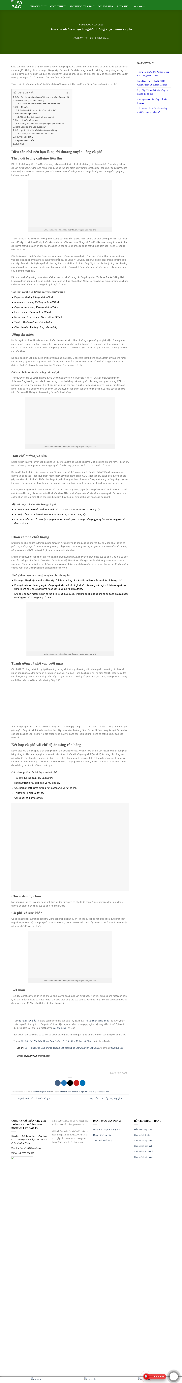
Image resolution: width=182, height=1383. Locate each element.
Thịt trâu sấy (90, 1021)
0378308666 (116, 1048)
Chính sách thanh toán (144, 1151)
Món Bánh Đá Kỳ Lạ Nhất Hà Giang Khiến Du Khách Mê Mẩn (152, 83)
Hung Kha (103, 38)
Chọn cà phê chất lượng (26, 120)
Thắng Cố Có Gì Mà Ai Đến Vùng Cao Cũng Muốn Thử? (153, 74)
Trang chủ (38, 6)
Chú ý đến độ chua (24, 137)
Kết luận (20, 144)
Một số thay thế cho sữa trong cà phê (37, 117)
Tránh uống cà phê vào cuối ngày (30, 127)
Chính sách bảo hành (143, 1157)
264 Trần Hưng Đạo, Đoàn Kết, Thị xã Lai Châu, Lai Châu (63, 1041)
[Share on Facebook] (58, 1083)
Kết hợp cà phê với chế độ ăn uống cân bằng (36, 130)
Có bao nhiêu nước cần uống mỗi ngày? (38, 110)
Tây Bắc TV (26, 1041)
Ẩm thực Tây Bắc (82, 6)
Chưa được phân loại (91, 25)
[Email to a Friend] (70, 1083)
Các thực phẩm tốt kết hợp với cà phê (37, 133)
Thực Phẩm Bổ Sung (102, 1140)
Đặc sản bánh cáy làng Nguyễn (106, 1098)
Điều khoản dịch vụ (143, 1129)
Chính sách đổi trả (142, 1135)
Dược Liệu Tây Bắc (102, 1135)
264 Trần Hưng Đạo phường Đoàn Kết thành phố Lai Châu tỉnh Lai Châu (62, 1048)
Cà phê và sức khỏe (24, 140)
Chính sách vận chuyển (144, 1140)
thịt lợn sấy (103, 1021)
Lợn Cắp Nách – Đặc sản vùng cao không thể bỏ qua (153, 92)
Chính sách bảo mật (143, 1146)
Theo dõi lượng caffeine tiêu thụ (29, 100)
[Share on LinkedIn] (82, 1083)
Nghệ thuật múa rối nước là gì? (34, 1098)
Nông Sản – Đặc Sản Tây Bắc (106, 1129)
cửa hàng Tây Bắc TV (28, 1021)
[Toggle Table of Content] (66, 93)
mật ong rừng (59, 1028)
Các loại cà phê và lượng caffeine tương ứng (40, 104)
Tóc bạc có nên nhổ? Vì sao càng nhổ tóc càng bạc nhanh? (152, 110)
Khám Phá (105, 6)
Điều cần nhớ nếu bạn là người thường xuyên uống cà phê (42, 97)
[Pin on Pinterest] (76, 1083)
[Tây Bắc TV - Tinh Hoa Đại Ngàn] (18, 5)
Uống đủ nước (22, 107)
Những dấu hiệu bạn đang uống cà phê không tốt (42, 123)
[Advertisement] (70, 705)
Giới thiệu (58, 6)
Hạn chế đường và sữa (26, 113)
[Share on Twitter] (64, 1083)
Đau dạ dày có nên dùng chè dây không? (152, 101)
